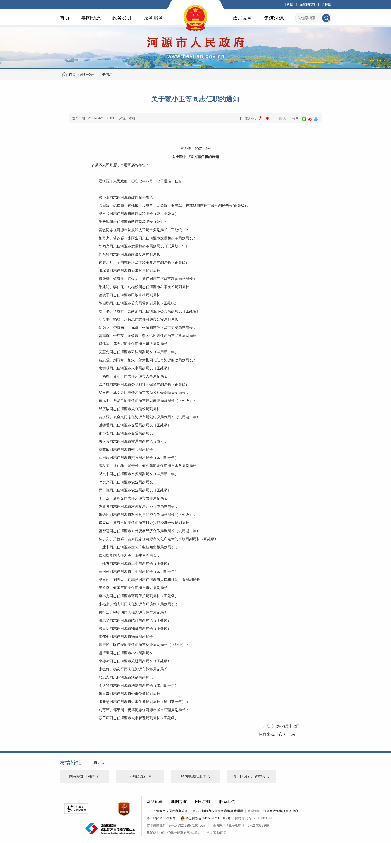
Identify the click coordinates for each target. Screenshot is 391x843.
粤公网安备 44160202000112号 (208, 818)
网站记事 (155, 801)
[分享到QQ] (316, 119)
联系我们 (227, 801)
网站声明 (203, 801)
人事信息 (105, 74)
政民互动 (243, 18)
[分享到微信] (304, 119)
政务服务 (153, 18)
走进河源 (274, 18)
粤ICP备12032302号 (161, 818)
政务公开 (122, 18)
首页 (65, 18)
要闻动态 (91, 18)
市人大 (99, 763)
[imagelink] (76, 808)
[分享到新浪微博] (310, 119)
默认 (282, 118)
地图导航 (179, 801)
